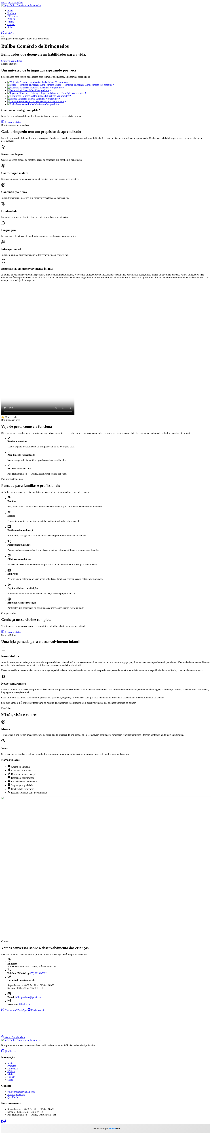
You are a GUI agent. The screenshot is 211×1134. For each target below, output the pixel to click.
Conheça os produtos (11, 61)
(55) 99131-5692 (38, 973)
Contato (11, 24)
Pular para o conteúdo (12, 2)
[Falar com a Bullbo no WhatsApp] (3, 1122)
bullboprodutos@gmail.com (28, 997)
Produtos (11, 13)
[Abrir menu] (2, 36)
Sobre (10, 27)
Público (11, 19)
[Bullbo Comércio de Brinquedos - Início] (21, 5)
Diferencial (12, 16)
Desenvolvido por (105, 1128)
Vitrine (10, 21)
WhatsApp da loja (16, 1094)
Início (10, 10)
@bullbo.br (24, 1004)
